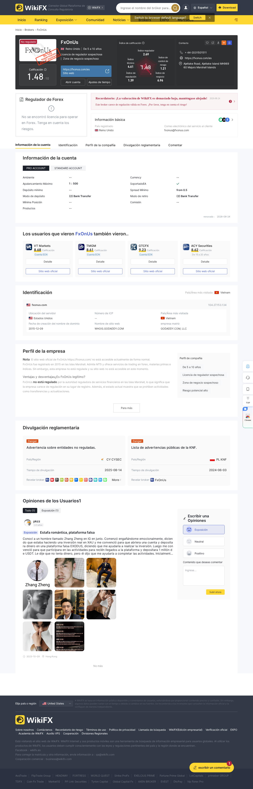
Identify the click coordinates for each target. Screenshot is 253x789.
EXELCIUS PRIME (144, 775)
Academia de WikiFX (31, 733)
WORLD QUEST (100, 775)
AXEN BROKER (147, 781)
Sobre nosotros (24, 729)
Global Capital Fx (123, 781)
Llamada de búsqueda (152, 729)
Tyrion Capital (99, 781)
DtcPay (178, 781)
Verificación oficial (216, 729)
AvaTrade (21, 775)
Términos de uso (96, 729)
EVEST (165, 781)
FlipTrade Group (41, 775)
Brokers (29, 29)
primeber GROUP (218, 775)
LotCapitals (196, 775)
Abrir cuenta (73, 82)
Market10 (54, 781)
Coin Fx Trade (35, 781)
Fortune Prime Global (172, 775)
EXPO (233, 729)
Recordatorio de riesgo (69, 729)
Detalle (48, 261)
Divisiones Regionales (95, 733)
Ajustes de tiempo (99, 82)
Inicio (18, 29)
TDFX (18, 781)
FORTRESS (79, 775)
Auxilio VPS (53, 733)
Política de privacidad (122, 729)
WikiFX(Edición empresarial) (185, 729)
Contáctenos (44, 729)
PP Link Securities (75, 781)
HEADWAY (62, 775)
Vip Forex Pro (195, 781)
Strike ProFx (121, 775)
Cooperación (71, 733)
